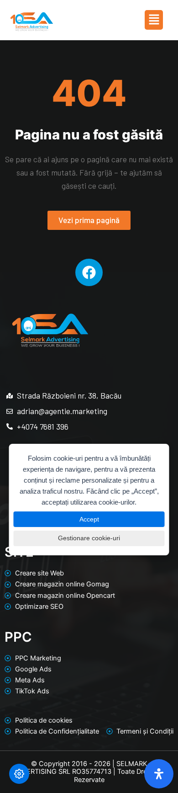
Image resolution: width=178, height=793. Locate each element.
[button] (154, 20)
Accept (89, 519)
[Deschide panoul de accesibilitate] (158, 773)
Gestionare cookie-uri (89, 538)
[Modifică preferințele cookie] (19, 774)
